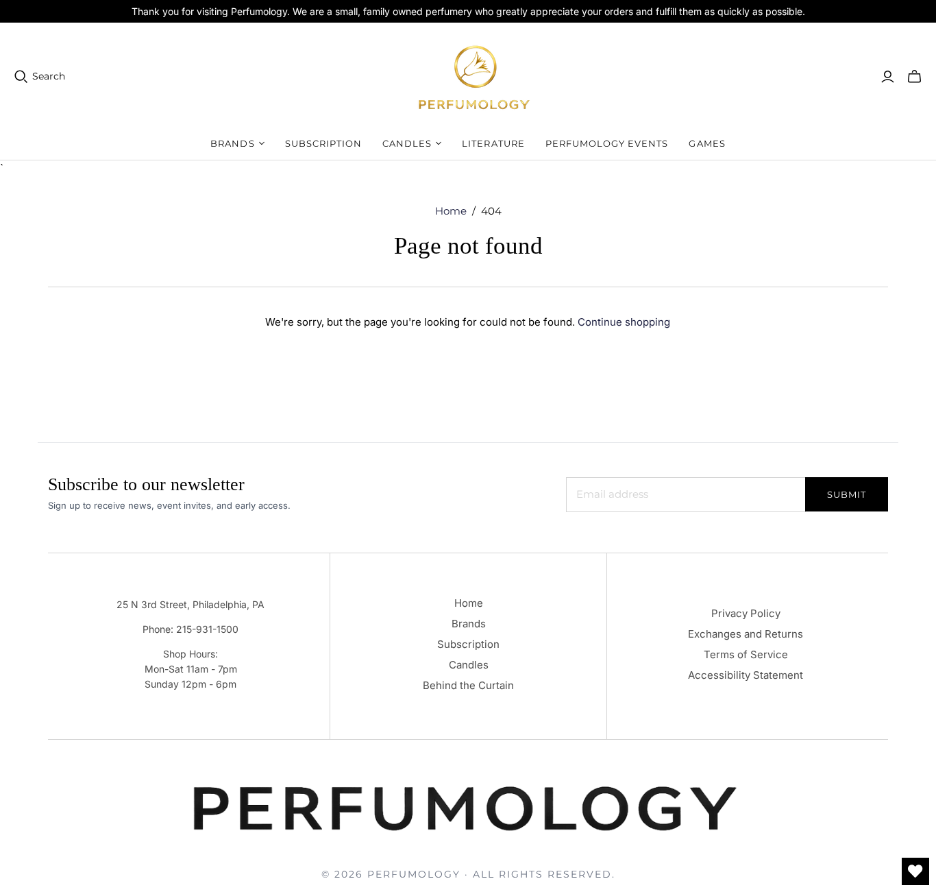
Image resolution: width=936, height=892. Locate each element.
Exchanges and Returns (745, 633)
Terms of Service (746, 654)
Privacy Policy (745, 613)
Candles (469, 664)
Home (451, 210)
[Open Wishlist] (915, 871)
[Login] (887, 76)
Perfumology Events (607, 143)
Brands (469, 623)
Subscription (323, 143)
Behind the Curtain (468, 685)
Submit (846, 494)
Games (707, 143)
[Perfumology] (474, 76)
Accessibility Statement (745, 675)
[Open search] (21, 77)
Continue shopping (624, 321)
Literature (493, 143)
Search (48, 76)
